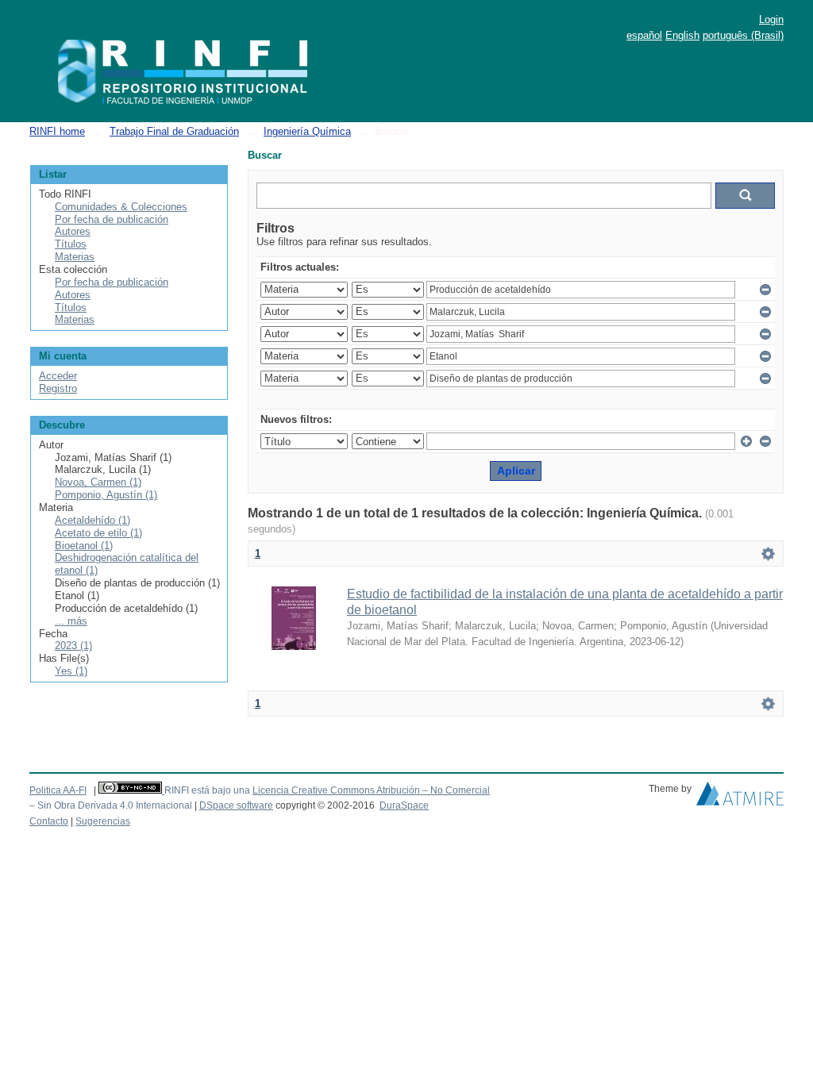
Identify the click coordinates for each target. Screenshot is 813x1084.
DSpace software (236, 805)
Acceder (58, 376)
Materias (74, 257)
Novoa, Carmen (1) (98, 482)
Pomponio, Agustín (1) (106, 495)
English (682, 35)
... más (71, 621)
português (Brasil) (743, 35)
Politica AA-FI (58, 790)
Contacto (48, 821)
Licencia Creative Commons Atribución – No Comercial (371, 790)
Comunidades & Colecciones (121, 207)
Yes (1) (71, 671)
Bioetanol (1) (84, 546)
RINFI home (57, 131)
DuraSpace (404, 805)
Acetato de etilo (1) (98, 533)
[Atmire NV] (740, 797)
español (644, 35)
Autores (73, 231)
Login (771, 19)
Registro (58, 388)
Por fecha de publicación (111, 219)
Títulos (71, 244)
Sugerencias (102, 821)
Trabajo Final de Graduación (174, 131)
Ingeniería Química (307, 131)
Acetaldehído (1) (92, 520)
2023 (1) (73, 646)
